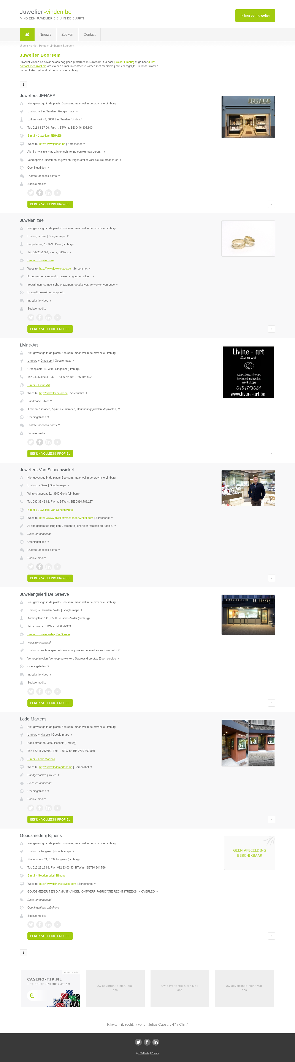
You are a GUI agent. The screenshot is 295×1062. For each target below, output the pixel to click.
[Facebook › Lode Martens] (39, 808)
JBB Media (143, 1053)
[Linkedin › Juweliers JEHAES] (48, 192)
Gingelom (46, 360)
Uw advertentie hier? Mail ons (115, 987)
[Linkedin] (155, 1042)
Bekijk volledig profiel (50, 204)
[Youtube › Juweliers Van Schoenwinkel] (57, 566)
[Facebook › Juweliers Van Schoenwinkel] (39, 566)
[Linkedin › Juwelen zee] (48, 317)
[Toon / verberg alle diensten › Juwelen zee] (93, 285)
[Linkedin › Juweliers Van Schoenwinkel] (48, 566)
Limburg (32, 111)
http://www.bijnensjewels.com (57, 883)
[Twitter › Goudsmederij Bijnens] (30, 924)
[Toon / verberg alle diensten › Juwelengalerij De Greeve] (93, 658)
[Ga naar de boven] (271, 204)
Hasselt (45, 734)
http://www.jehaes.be (52, 143)
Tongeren (46, 851)
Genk (44, 485)
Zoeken (67, 34)
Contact (89, 34)
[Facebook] (147, 1042)
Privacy (155, 1053)
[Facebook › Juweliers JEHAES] (39, 192)
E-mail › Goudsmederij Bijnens (46, 875)
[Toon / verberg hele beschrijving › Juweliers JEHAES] (93, 152)
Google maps (68, 111)
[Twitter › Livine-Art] (30, 442)
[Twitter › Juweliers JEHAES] (30, 192)
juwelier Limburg (124, 62)
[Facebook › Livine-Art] (39, 442)
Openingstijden (38, 167)
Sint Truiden (48, 111)
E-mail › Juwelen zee (40, 260)
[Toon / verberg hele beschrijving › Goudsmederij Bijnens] (93, 892)
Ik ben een (255, 15)
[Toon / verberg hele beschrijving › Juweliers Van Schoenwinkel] (93, 526)
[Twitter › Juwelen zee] (30, 317)
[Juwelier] (27, 34)
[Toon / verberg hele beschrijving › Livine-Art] (93, 401)
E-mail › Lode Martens (41, 759)
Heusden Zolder (50, 610)
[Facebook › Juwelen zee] (39, 317)
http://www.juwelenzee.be (55, 268)
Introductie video (39, 300)
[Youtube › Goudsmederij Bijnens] (57, 924)
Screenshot (77, 143)
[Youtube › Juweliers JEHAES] (57, 192)
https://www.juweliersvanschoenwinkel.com (66, 517)
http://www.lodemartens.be (55, 767)
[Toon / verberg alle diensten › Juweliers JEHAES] (93, 160)
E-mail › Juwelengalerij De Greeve (48, 634)
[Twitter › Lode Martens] (30, 808)
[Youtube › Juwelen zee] (57, 317)
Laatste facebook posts (43, 175)
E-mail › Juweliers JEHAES (44, 135)
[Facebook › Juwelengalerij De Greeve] (39, 691)
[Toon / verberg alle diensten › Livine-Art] (93, 409)
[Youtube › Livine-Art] (57, 442)
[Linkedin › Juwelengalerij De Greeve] (48, 691)
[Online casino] (53, 990)
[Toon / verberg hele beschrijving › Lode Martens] (93, 775)
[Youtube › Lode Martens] (57, 808)
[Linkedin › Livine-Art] (48, 442)
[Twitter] (138, 1042)
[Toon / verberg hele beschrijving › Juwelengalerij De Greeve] (93, 650)
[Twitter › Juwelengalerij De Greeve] (30, 691)
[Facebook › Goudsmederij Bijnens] (39, 924)
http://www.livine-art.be (53, 393)
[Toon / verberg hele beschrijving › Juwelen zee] (93, 276)
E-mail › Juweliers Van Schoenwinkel (50, 509)
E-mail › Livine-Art (38, 385)
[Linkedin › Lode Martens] (48, 808)
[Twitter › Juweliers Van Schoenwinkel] (30, 566)
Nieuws (45, 34)
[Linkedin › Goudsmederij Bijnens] (48, 924)
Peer (43, 236)
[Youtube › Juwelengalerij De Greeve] (57, 691)
